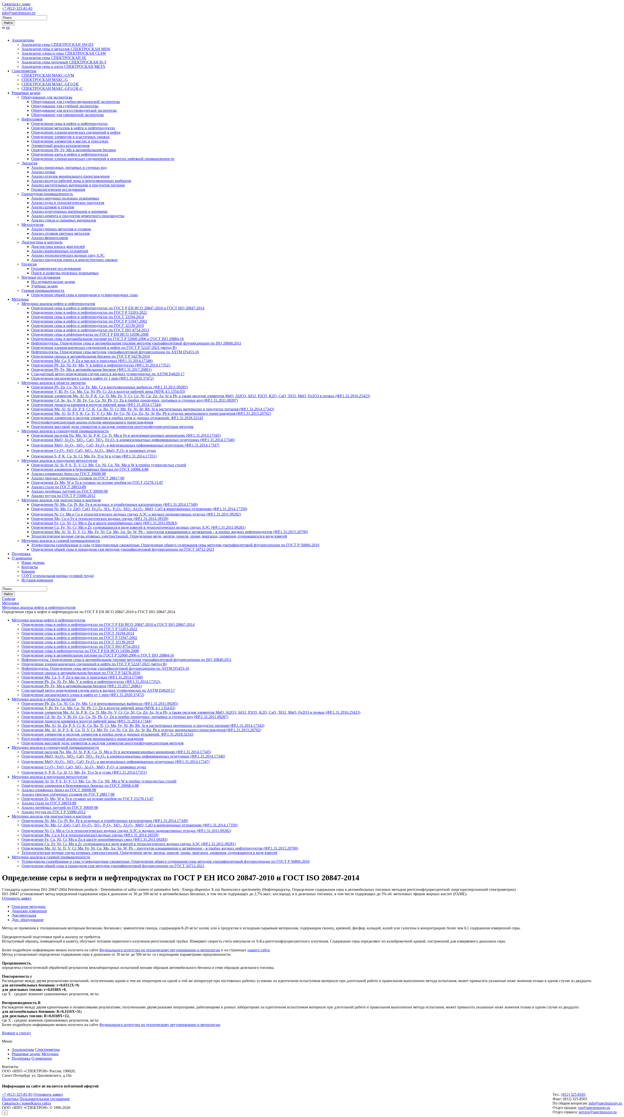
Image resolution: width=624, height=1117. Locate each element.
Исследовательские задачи (53, 282)
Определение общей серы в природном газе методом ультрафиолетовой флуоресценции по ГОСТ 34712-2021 (122, 549)
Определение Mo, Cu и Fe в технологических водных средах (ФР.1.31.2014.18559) (99, 519)
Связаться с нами (16, 4)
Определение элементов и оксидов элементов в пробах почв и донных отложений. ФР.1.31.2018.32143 (117, 418)
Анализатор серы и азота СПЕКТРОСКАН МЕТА (63, 66)
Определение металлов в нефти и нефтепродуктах (73, 128)
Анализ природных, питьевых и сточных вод (69, 167)
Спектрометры (24, 71)
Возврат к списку (16, 1033)
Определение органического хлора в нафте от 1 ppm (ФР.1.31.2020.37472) (92, 378)
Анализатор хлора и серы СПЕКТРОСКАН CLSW (63, 53)
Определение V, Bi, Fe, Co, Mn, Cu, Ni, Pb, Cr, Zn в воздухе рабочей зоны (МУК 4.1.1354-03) (108, 391)
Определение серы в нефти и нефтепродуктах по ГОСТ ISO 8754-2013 (90, 330)
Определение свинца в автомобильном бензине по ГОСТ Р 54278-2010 (90, 356)
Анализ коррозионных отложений (59, 251)
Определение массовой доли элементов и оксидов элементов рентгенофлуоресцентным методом (112, 427)
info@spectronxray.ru (18, 13)
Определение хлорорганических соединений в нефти (75, 132)
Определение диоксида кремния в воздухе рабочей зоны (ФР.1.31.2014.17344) (96, 405)
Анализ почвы (43, 172)
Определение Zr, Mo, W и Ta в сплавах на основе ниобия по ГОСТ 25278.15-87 (97, 482)
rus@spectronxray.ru (594, 1108)
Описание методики (29, 906)
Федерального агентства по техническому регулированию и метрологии (159, 950)
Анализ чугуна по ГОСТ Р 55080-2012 (63, 496)
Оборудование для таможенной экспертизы (67, 115)
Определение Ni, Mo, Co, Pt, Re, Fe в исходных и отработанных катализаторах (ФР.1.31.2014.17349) (114, 504)
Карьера (28, 571)
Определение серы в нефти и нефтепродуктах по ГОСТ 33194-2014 (87, 317)
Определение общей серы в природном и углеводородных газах (84, 295)
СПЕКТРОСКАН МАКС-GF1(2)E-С (52, 88)
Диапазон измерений (29, 911)
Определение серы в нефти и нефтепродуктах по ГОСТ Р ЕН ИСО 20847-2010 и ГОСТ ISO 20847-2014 (117, 308)
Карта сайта (41, 1103)
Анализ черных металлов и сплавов (61, 229)
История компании (37, 580)
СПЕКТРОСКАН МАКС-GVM (47, 75)
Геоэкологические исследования (58, 189)
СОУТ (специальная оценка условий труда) (57, 576)
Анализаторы (23, 40)
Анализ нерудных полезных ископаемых (65, 198)
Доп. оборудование (28, 920)
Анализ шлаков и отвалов (52, 207)
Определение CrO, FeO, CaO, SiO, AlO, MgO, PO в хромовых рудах (93, 450)
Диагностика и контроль (41, 242)
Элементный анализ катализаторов (60, 145)
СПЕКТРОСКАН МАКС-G (44, 80)
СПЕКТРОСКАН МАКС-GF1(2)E (50, 84)
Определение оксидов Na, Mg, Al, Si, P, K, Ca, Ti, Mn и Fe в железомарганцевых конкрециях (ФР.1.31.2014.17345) (126, 435)
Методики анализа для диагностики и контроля (61, 500)
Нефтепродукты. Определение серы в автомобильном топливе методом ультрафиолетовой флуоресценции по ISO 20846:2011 (136, 343)
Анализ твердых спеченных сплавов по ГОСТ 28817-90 (77, 478)
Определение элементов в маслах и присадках (69, 141)
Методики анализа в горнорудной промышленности (65, 431)
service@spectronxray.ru (598, 1112)
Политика (10, 1099)
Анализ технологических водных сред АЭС (68, 255)
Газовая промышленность (42, 290)
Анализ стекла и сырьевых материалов (63, 220)
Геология (29, 264)
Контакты (29, 567)
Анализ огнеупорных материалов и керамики (69, 211)
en (8, 27)
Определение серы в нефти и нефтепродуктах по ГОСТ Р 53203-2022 (89, 312)
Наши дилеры (33, 562)
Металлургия (32, 225)
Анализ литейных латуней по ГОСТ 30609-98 (69, 491)
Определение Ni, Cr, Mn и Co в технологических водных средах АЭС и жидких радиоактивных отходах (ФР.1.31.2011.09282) (136, 514)
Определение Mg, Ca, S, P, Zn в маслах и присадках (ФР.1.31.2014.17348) (92, 361)
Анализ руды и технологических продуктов (67, 203)
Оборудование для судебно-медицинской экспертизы (75, 102)
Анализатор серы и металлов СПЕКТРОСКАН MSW (65, 49)
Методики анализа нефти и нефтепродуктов (58, 304)
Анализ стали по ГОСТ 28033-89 (58, 487)
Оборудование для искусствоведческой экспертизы (74, 110)
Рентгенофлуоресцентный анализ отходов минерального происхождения (92, 422)
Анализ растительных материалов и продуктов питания (78, 185)
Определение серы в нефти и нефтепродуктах (69, 124)
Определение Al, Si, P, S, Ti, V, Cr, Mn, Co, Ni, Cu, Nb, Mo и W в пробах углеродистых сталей (108, 465)
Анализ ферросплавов (49, 238)
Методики (20, 299)
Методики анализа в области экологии (53, 383)
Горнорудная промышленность (47, 194)
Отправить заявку (17, 898)
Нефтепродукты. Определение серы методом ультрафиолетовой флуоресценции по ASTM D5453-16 (115, 352)
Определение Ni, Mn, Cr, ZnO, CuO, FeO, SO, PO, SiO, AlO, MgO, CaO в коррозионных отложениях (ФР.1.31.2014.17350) (139, 509)
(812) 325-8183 (573, 1094)
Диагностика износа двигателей (58, 246)
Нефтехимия (31, 119)
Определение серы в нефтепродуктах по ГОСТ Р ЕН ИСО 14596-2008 (89, 334)
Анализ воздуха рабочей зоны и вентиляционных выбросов (81, 181)
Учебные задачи (44, 286)
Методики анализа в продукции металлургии (59, 460)
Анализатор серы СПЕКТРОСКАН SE (53, 58)
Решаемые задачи (26, 93)
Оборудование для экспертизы (46, 97)
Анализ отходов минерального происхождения (70, 176)
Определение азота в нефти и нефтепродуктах (69, 154)
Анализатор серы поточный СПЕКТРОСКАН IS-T (64, 62)
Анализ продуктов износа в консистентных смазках (74, 260)
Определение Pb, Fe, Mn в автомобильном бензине (73, 150)
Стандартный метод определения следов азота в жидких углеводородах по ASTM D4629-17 (108, 374)
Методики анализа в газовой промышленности (60, 540)
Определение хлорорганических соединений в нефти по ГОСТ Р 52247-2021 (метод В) (103, 347)
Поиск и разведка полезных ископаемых (65, 273)
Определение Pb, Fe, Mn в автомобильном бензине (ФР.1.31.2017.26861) (91, 369)
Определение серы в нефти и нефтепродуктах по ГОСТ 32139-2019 (87, 326)
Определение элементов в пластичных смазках (70, 137)
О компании (22, 558)
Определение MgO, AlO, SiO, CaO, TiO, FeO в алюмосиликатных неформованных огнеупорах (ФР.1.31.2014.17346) (133, 440)
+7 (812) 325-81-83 (17, 8)
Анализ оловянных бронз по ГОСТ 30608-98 (68, 474)
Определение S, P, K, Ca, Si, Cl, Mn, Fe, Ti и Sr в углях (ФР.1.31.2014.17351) (93, 456)
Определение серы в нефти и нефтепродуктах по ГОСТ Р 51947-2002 (89, 321)
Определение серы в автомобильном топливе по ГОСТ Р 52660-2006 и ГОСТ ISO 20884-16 (107, 339)
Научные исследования (40, 277)
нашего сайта (258, 950)
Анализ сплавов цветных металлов (60, 233)
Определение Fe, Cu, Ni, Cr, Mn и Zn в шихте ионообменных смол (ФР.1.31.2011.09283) (104, 523)
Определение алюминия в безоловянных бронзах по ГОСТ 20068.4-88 (89, 469)
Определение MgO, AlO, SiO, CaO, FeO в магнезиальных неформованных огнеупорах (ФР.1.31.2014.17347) (125, 445)
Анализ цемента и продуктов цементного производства (77, 216)
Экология (29, 163)
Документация (24, 915)
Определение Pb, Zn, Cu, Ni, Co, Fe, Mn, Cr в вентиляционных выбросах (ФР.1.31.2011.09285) (109, 387)
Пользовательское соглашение (45, 1099)
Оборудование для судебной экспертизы (64, 106)
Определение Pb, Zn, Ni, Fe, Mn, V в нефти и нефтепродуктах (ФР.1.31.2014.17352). (101, 365)
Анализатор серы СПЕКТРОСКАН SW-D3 (57, 44)
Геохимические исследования (56, 268)
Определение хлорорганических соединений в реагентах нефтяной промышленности (102, 159)
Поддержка (21, 554)
